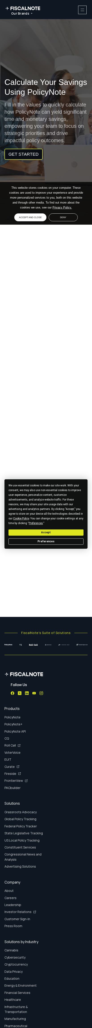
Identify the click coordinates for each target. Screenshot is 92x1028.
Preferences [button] (36, 523)
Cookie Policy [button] (21, 518)
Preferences (46, 541)
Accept (46, 532)
